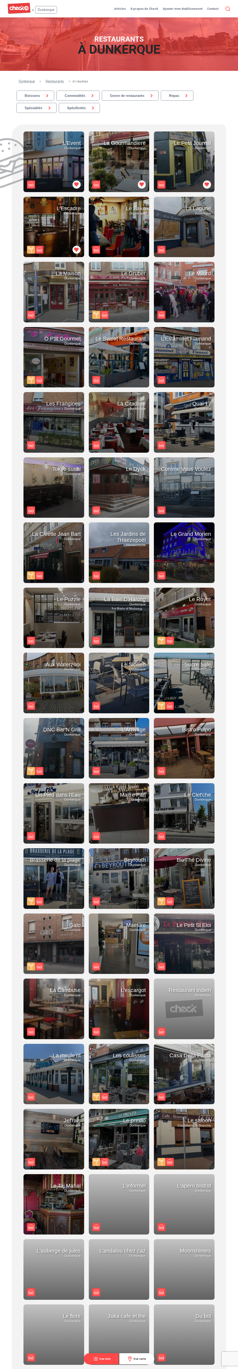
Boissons (32, 96)
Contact (212, 8)
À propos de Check (144, 8)
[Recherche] (227, 8)
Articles (120, 8)
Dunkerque (27, 81)
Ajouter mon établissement (182, 8)
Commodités (75, 96)
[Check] (18, 13)
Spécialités (33, 108)
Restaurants (55, 81)
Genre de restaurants (127, 96)
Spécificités (76, 108)
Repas (174, 96)
